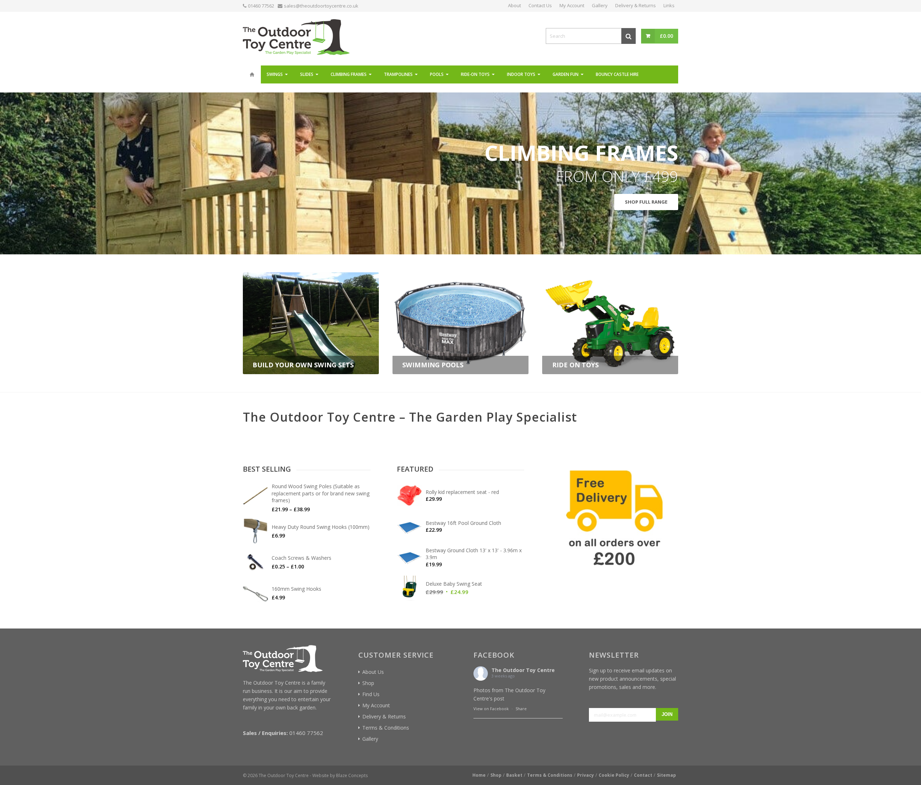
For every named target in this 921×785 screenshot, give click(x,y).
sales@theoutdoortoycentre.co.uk (321, 6)
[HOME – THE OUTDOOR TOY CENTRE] (252, 74)
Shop (368, 683)
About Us (373, 671)
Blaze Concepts (352, 775)
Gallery (370, 738)
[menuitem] (252, 74)
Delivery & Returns (384, 716)
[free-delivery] (614, 519)
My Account (376, 705)
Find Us (371, 694)
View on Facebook (491, 708)
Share (521, 708)
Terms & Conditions (385, 727)
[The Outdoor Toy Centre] (296, 36)
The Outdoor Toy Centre (523, 670)
